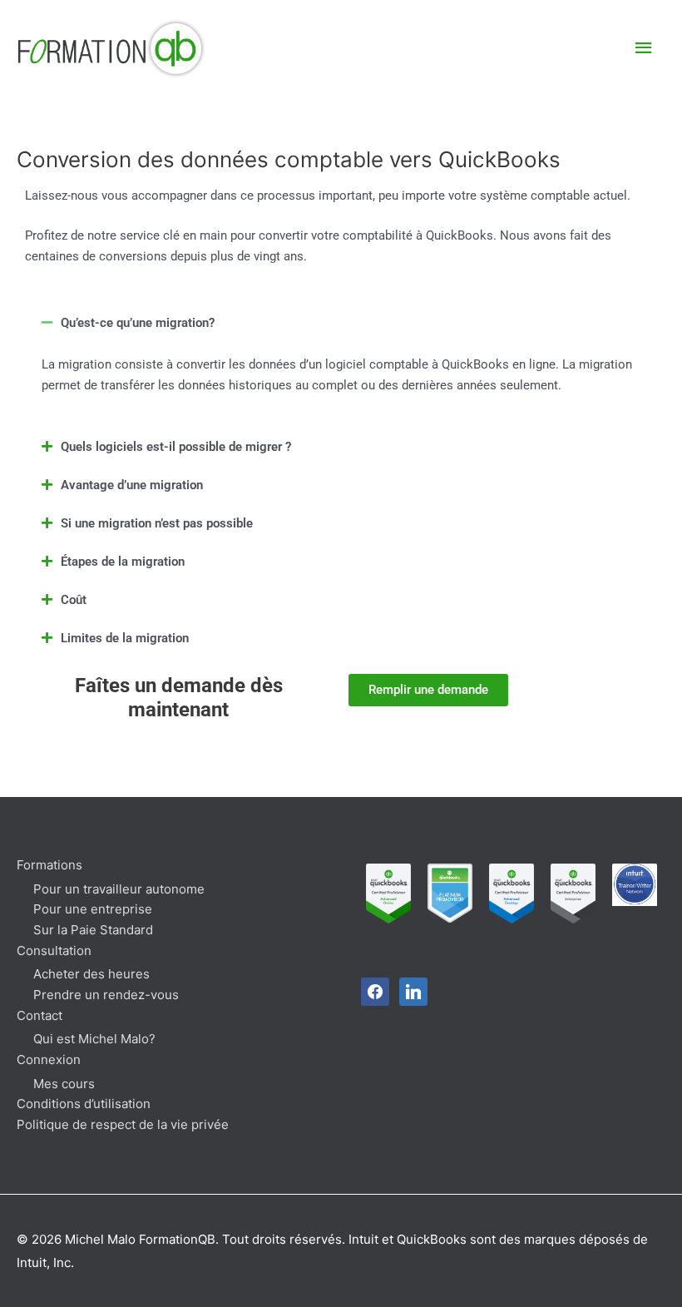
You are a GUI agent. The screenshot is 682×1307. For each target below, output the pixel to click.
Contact (39, 1015)
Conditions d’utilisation (84, 1103)
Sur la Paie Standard (93, 930)
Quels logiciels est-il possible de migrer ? (176, 446)
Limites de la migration (125, 638)
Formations (49, 865)
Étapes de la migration (123, 561)
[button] (341, 323)
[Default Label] (413, 991)
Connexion (49, 1059)
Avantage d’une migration (132, 485)
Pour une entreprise (92, 909)
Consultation (54, 950)
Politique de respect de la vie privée (123, 1124)
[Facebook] (375, 991)
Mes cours (64, 1084)
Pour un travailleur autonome (119, 889)
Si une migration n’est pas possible (157, 523)
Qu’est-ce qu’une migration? (138, 322)
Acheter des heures (91, 974)
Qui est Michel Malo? (94, 1039)
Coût (73, 599)
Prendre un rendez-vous (106, 995)
